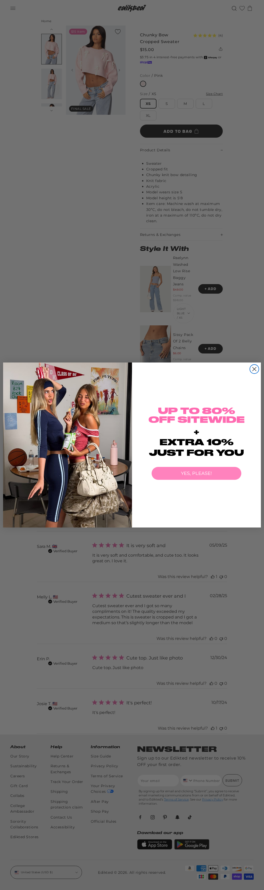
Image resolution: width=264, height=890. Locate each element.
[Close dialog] (254, 369)
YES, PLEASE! (196, 473)
